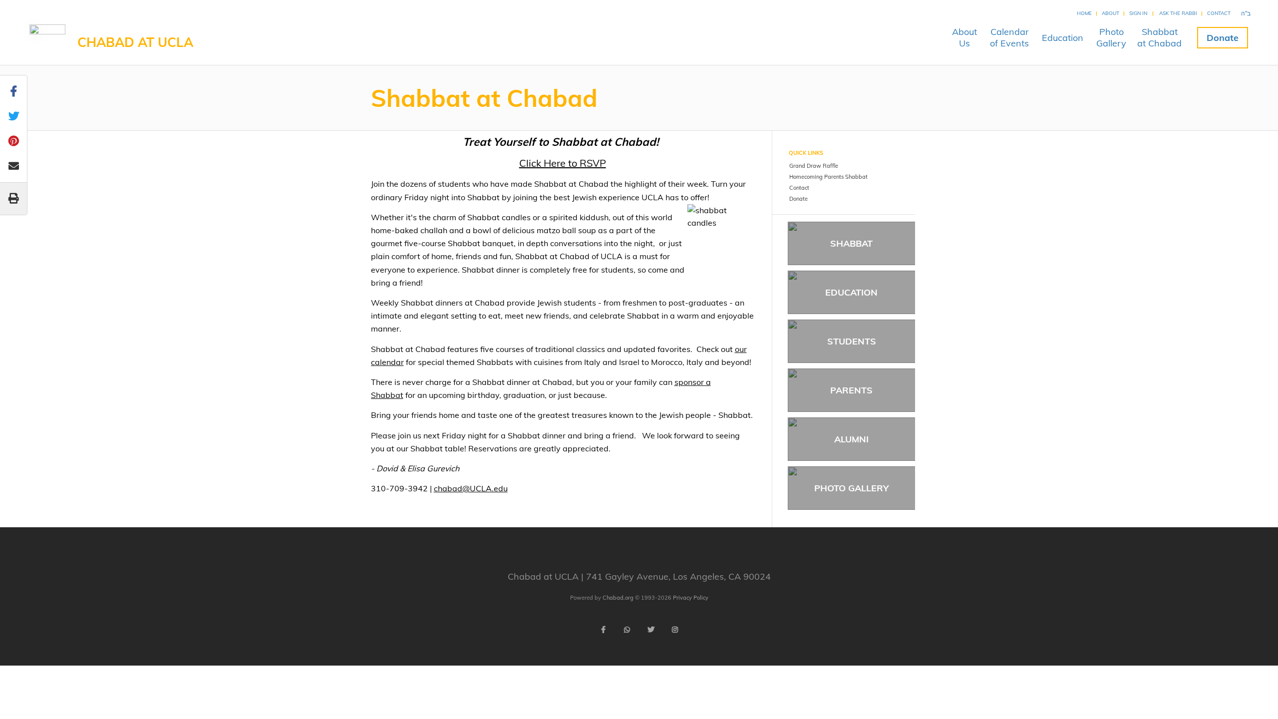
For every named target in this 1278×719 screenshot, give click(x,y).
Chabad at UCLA (135, 42)
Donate (1223, 37)
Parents (851, 390)
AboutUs (964, 37)
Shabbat (851, 243)
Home (1084, 13)
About (1110, 13)
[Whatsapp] (627, 629)
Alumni (851, 439)
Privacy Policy (690, 597)
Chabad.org (618, 597)
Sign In (1138, 13)
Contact (1219, 13)
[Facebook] (603, 629)
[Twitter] (650, 629)
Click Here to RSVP (562, 163)
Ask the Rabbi (1178, 13)
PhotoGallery (1111, 37)
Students (851, 341)
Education (1062, 37)
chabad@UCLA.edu (471, 488)
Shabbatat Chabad (1159, 37)
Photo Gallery (851, 488)
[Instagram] (674, 629)
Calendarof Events (1009, 37)
